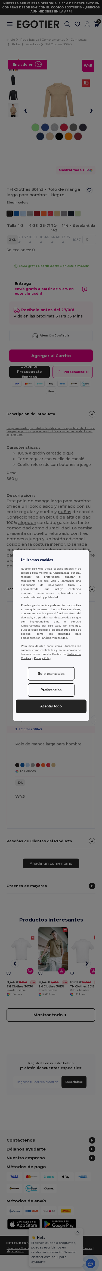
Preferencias (51, 690)
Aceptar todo (51, 706)
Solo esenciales (51, 674)
